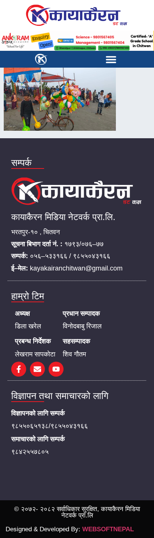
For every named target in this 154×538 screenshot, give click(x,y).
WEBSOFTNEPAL (108, 529)
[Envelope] (37, 369)
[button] (110, 59)
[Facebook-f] (18, 369)
